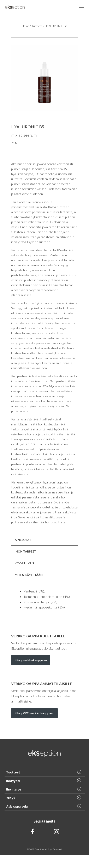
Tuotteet (36, 26)
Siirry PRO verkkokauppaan (34, 713)
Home (25, 26)
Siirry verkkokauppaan (31, 660)
